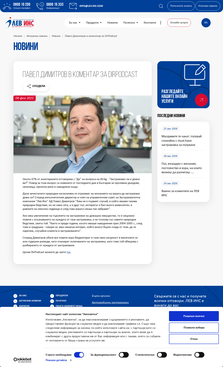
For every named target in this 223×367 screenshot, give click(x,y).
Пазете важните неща (69, 306)
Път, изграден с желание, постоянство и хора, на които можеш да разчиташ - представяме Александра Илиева (182, 168)
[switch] (124, 355)
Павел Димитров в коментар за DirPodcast (91, 36)
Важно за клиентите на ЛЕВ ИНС (180, 193)
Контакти (150, 22)
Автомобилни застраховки (110, 302)
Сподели (36, 87)
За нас (73, 22)
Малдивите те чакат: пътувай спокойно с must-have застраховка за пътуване (182, 141)
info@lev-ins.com (91, 6)
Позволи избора (194, 327)
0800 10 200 (21, 5)
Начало (17, 36)
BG (206, 22)
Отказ (194, 338)
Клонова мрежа (207, 6)
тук (69, 252)
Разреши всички (193, 316)
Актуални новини (36, 36)
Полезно (129, 22)
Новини (112, 22)
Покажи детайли (56, 360)
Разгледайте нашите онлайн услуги (174, 96)
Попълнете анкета (181, 6)
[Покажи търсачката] (161, 6)
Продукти (92, 22)
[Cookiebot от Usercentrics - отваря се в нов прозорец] (22, 360)
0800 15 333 (54, 5)
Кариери (24, 306)
